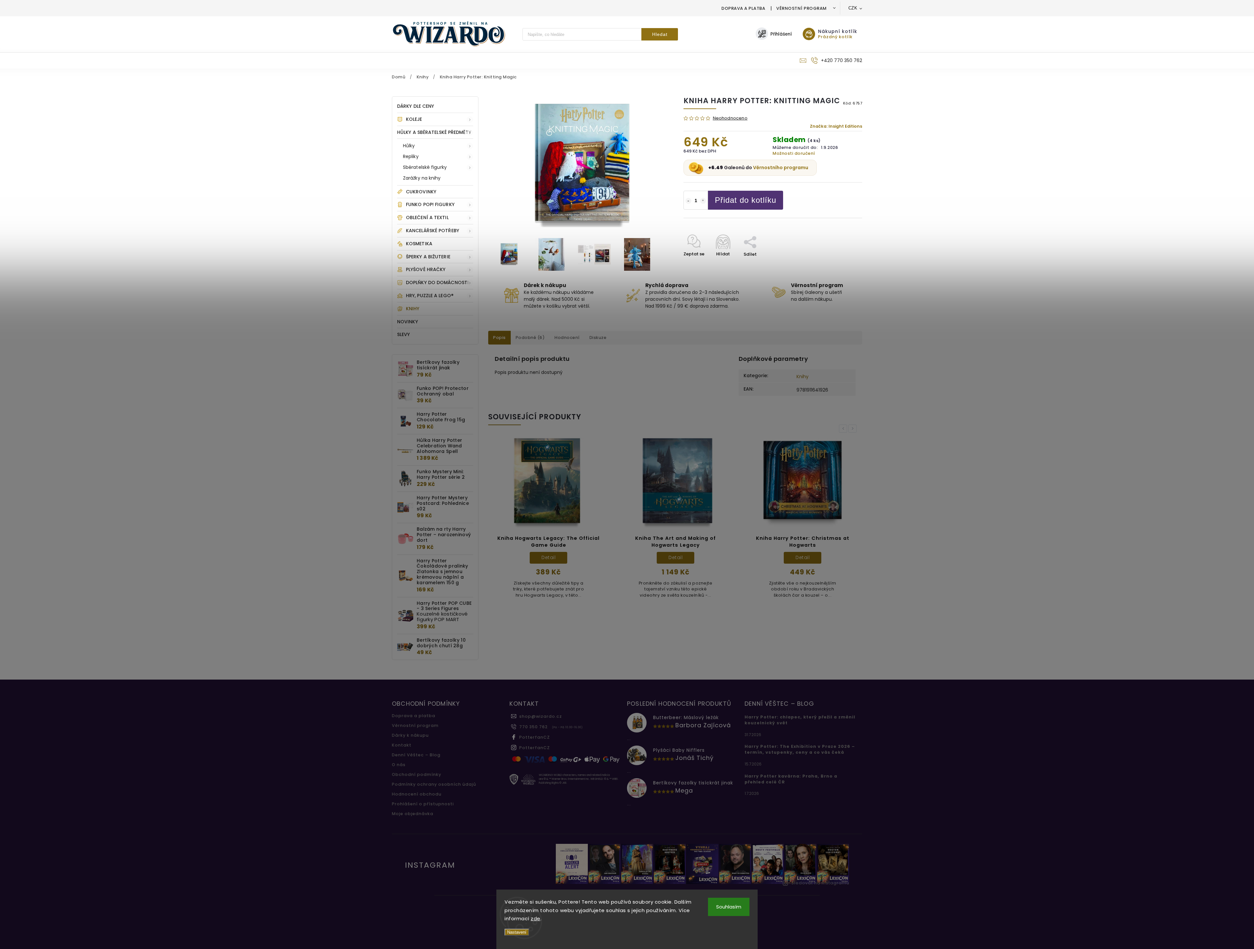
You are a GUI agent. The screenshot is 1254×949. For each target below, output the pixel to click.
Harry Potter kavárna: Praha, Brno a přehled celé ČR (791, 779)
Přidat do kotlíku (745, 200)
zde (535, 918)
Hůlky (409, 145)
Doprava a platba (743, 8)
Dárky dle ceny (415, 106)
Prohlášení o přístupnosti (423, 804)
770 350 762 (533, 727)
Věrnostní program (801, 8)
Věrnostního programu (780, 167)
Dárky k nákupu (410, 735)
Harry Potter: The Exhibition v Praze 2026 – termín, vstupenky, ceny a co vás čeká (800, 749)
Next (854, 428)
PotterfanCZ (534, 737)
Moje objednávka (412, 813)
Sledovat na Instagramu (820, 883)
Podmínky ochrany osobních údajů (434, 784)
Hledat (659, 34)
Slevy (403, 334)
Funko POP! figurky (430, 204)
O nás (399, 764)
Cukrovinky (421, 191)
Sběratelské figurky (425, 167)
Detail (548, 557)
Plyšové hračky (425, 269)
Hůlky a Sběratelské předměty (434, 132)
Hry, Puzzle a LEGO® (430, 295)
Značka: (836, 126)
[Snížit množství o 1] (688, 201)
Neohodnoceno (730, 118)
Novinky (407, 321)
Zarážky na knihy (422, 178)
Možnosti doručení (794, 153)
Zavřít (840, 266)
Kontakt (401, 745)
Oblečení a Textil (427, 217)
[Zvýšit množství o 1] (703, 201)
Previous (844, 428)
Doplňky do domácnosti (437, 282)
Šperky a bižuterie (428, 256)
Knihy (413, 308)
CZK (853, 8)
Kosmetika (419, 243)
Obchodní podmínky (416, 774)
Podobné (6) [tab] (530, 337)
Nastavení (516, 932)
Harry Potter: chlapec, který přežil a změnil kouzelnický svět (800, 720)
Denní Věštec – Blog (416, 755)
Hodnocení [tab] (567, 337)
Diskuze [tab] (598, 337)
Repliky (411, 156)
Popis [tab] (499, 337)
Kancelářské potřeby (432, 230)
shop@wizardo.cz (540, 716)
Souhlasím (728, 906)
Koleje (414, 119)
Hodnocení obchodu (417, 794)
